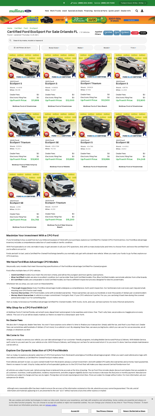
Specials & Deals (75, 11)
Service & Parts (100, 11)
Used (64, 11)
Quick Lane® (114, 11)
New (47, 11)
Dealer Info (126, 11)
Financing (88, 11)
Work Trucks (55, 11)
